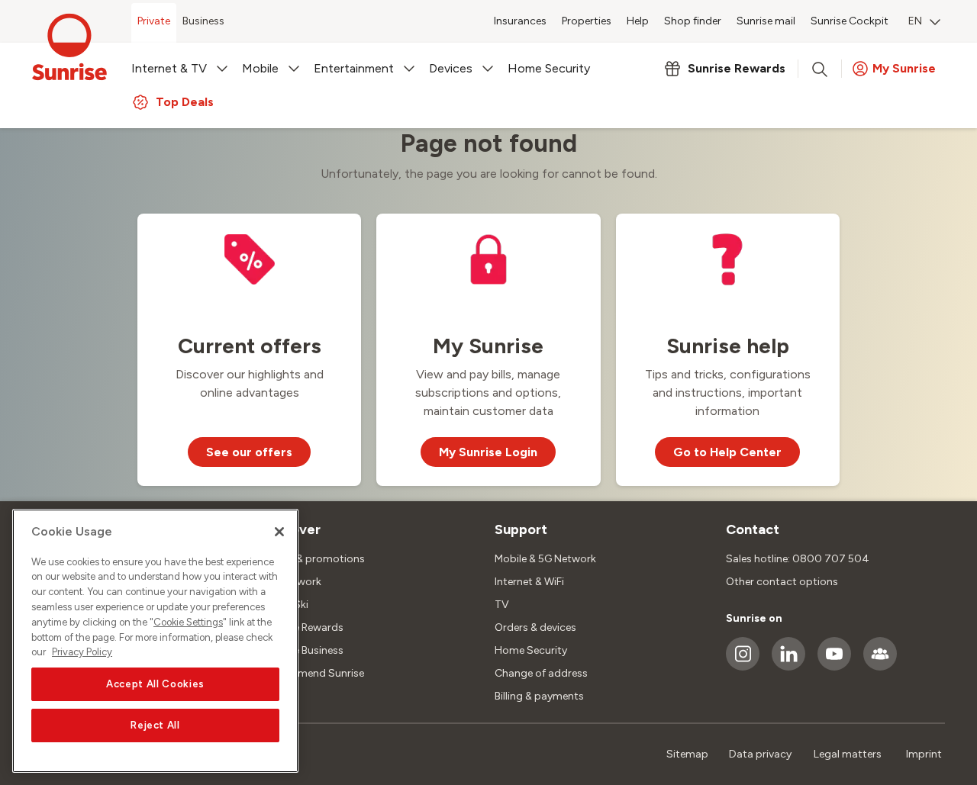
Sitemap (687, 754)
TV (502, 604)
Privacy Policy (82, 652)
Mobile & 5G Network (545, 558)
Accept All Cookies (155, 684)
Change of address (541, 673)
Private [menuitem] (153, 20)
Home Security (531, 650)
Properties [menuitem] (586, 20)
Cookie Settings (188, 622)
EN (915, 20)
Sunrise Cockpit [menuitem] (849, 20)
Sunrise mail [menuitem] (766, 20)
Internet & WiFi (529, 581)
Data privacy (760, 754)
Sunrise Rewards (303, 627)
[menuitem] (924, 23)
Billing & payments (539, 696)
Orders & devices (535, 627)
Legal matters (848, 754)
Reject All (155, 725)
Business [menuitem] (203, 20)
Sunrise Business (303, 650)
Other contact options (782, 581)
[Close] (279, 532)
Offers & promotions (314, 558)
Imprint (924, 754)
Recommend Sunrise (313, 673)
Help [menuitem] (638, 20)
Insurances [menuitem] (520, 20)
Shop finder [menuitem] (692, 20)
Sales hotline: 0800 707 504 (797, 558)
